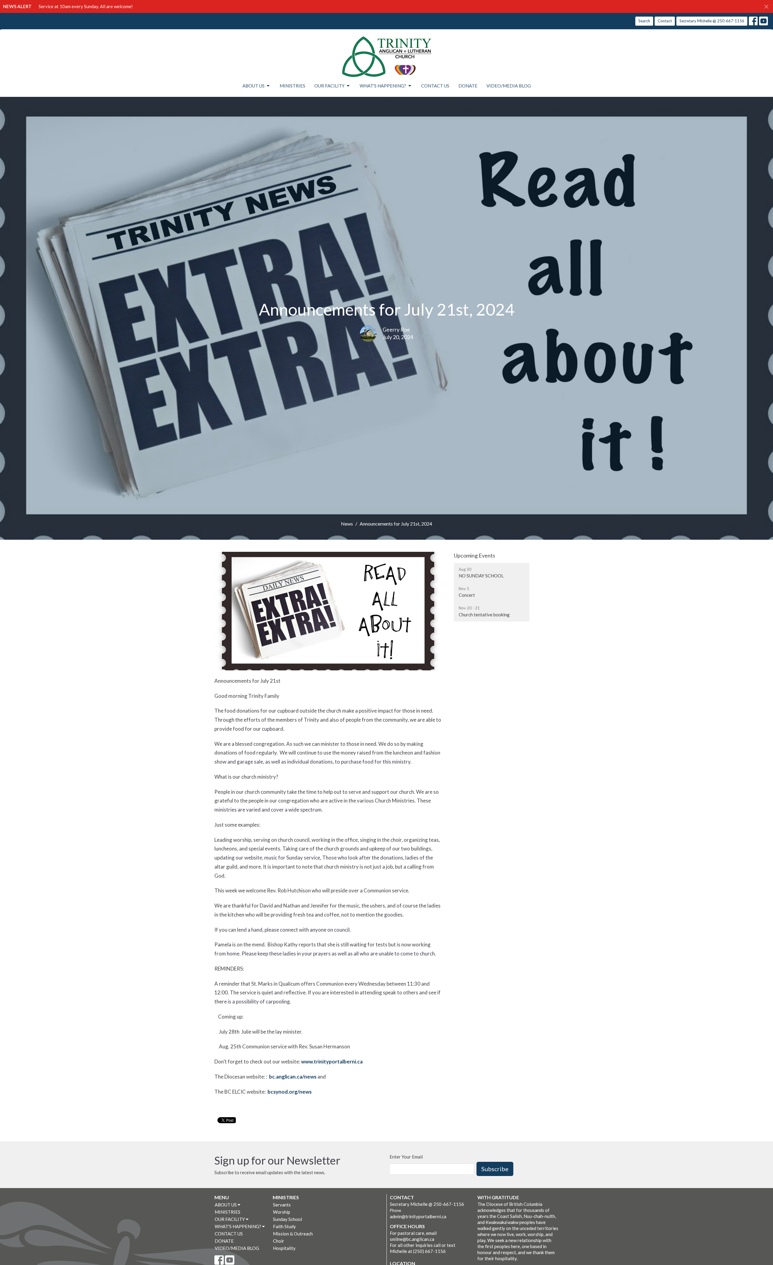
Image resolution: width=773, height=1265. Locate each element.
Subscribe (494, 1168)
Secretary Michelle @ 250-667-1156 (711, 20)
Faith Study (284, 1226)
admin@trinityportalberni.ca (418, 1216)
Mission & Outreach (293, 1233)
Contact (665, 20)
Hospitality (284, 1248)
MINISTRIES (292, 85)
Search (644, 20)
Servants (282, 1204)
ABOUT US (253, 85)
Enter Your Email (406, 1156)
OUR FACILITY (329, 85)
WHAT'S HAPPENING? (383, 85)
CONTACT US (435, 85)
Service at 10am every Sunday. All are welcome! (86, 6)
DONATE (467, 85)
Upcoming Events (474, 555)
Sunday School (287, 1219)
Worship (281, 1212)
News (347, 523)
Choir (278, 1241)
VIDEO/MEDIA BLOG (508, 85)
